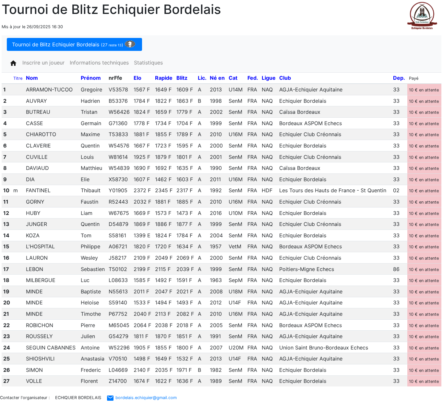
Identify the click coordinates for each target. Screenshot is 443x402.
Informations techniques (99, 62)
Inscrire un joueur (43, 62)
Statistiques (148, 62)
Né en (217, 78)
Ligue (269, 78)
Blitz (181, 78)
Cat (233, 78)
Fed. (252, 78)
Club (285, 78)
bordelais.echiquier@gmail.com (141, 397)
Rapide (164, 78)
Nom (32, 78)
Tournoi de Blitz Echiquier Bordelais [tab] (67, 44)
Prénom (91, 78)
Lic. (202, 78)
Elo (137, 78)
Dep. (399, 78)
